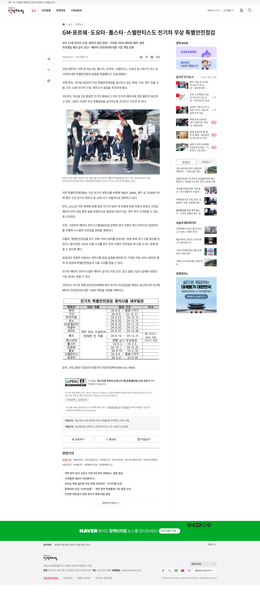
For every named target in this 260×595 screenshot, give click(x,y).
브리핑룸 (46, 10)
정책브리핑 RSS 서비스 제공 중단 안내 (72, 544)
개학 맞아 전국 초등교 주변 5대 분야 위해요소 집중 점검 (94, 473)
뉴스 (34, 10)
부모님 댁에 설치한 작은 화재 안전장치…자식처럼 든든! (94, 483)
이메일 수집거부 (84, 578)
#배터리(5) (78, 459)
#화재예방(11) (106, 464)
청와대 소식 (212, 10)
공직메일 (227, 10)
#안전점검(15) (91, 459)
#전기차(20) (117, 459)
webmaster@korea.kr (131, 570)
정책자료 (60, 10)
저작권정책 (70, 399)
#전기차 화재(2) (150, 459)
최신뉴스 (206, 161)
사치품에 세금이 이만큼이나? (80, 478)
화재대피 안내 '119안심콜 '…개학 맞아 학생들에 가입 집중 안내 (98, 489)
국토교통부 (81, 57)
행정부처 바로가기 (203, 570)
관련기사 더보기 (109, 502)
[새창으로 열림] (152, 57)
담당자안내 (82, 399)
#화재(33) (78, 464)
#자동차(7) (105, 459)
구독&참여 (76, 10)
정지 (204, 525)
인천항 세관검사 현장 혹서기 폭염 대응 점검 (87, 494)
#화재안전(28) (91, 464)
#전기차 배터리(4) (133, 459)
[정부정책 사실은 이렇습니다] (196, 64)
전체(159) (67, 459)
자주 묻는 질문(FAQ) (103, 578)
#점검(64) (67, 464)
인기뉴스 (186, 161)
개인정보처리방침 (50, 578)
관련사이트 (196, 563)
